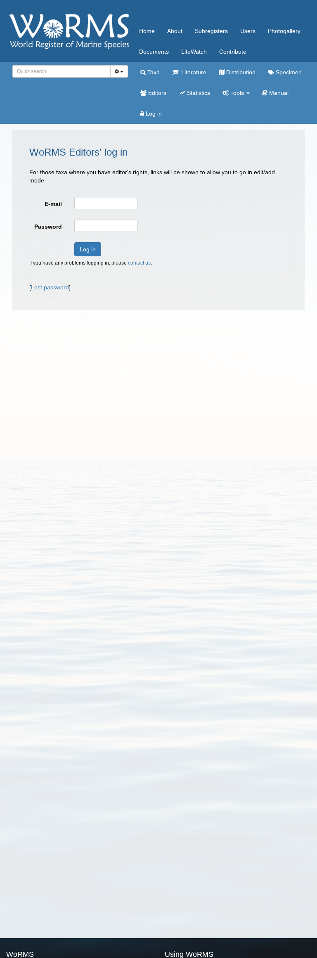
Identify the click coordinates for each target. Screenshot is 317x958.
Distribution (240, 72)
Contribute (232, 51)
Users (247, 31)
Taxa (153, 72)
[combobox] (61, 71)
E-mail (53, 204)
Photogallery (284, 31)
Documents (154, 51)
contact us (139, 263)
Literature (193, 72)
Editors (156, 93)
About (174, 31)
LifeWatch (194, 51)
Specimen (288, 72)
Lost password (50, 287)
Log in (153, 113)
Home (147, 31)
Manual (278, 93)
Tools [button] (237, 93)
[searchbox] (59, 71)
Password (48, 226)
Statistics (197, 93)
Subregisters (211, 31)
